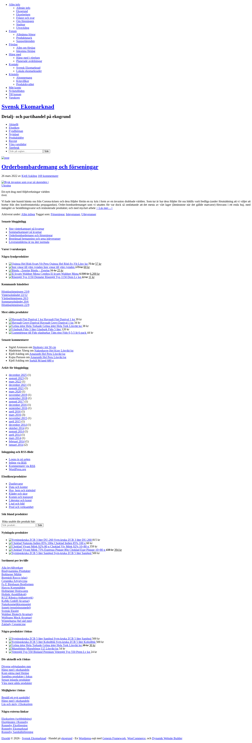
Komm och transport (21, 497)
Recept (13, 141)
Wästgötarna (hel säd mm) (16, 620)
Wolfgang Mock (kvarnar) (16, 617)
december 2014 (18, 424)
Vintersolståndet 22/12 (14, 295)
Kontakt (13, 64)
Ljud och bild (17, 503)
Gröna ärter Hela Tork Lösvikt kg (62, 326)
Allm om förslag (25, 47)
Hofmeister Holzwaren (14, 591)
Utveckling (22, 27)
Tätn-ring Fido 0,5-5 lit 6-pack (68, 332)
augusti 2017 (16, 401)
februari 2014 (17, 441)
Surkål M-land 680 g (42, 360)
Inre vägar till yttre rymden (59, 267)
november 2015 (18, 418)
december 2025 (18, 374)
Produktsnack (24, 37)
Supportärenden (25, 41)
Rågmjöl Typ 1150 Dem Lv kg (63, 277)
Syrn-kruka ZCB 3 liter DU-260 (72, 539)
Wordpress (85, 738)
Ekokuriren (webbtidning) (16, 718)
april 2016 (15, 411)
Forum (13, 31)
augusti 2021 (16, 388)
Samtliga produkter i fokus (16, 676)
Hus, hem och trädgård (22, 490)
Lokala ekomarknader (29, 71)
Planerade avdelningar (29, 61)
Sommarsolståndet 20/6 (15, 301)
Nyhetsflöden (17, 91)
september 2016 (18, 408)
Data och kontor (18, 487)
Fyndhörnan (16, 131)
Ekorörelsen (23, 14)
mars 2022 (15, 381)
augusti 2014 (16, 431)
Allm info (14, 4)
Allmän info (23, 7)
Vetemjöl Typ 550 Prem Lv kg (72, 651)
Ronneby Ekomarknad (14, 728)
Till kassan (15, 94)
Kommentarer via (22, 466)
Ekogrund (22, 11)
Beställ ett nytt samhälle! (15, 697)
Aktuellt (13, 124)
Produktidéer (16, 137)
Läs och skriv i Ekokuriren (16, 704)
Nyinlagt (14, 134)
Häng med (15, 54)
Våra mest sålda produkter (16, 683)
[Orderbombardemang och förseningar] (5, 157)
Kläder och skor (18, 493)
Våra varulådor (17, 144)
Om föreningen (25, 21)
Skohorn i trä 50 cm (44, 347)
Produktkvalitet (25, 84)
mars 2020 (15, 391)
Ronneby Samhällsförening (17, 732)
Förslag (13, 44)
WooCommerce (136, 738)
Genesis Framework (114, 738)
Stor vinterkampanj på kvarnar (26, 228)
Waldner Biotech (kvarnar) (16, 614)
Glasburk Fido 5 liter (49, 329)
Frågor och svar (25, 17)
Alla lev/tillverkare (12, 567)
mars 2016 (15, 414)
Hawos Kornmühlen (13, 587)
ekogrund (66, 738)
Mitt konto (15, 87)
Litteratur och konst (20, 500)
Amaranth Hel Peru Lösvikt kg (47, 353)
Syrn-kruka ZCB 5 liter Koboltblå (75, 641)
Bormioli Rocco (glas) (14, 577)
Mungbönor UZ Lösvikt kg (42, 648)
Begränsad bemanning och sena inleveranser (35, 238)
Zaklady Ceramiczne (13, 624)
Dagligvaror (16, 483)
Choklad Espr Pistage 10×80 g (87, 549)
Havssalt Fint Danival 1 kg (59, 319)
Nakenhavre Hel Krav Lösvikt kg (53, 350)
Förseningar (57, 214)
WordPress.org (17, 469)
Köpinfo (14, 74)
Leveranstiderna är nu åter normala (29, 242)
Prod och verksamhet (21, 507)
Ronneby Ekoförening (14, 725)
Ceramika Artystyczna (14, 581)
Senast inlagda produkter (15, 679)
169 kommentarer (48, 175)
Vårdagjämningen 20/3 (14, 298)
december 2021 (18, 384)
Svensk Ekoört (10, 610)
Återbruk (14, 147)
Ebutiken (14, 127)
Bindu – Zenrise (40, 270)
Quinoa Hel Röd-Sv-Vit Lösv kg (68, 263)
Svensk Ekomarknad (28, 67)
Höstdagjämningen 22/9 (15, 305)
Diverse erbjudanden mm (16, 666)
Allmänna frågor (25, 34)
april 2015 (15, 421)
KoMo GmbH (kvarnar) (15, 600)
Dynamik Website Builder (167, 738)
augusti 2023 (16, 378)
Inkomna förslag (25, 51)
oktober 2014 (16, 428)
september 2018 (18, 398)
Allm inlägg (28, 214)
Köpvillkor (22, 81)
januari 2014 (16, 444)
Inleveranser (73, 214)
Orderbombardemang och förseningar (49, 166)
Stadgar (20, 24)
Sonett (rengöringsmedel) (16, 607)
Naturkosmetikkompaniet (16, 604)
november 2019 (18, 394)
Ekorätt (5, 738)
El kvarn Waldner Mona (64, 273)
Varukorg (14, 97)
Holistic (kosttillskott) (13, 594)
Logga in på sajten (19, 459)
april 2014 (15, 434)
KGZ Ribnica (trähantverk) (17, 597)
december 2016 (18, 404)
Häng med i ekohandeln (15, 669)
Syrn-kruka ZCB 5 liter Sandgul (72, 553)
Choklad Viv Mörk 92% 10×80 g (69, 546)
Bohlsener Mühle (11, 574)
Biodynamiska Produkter (15, 571)
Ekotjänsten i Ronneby (14, 722)
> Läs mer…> (104, 208)
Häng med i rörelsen (28, 57)
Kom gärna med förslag (15, 673)
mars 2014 (15, 438)
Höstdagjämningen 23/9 (15, 291)
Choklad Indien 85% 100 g (69, 543)
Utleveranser (88, 214)
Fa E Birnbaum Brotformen (17, 584)
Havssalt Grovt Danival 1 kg (56, 322)
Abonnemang (24, 77)
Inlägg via (18, 462)
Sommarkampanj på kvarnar (25, 232)
